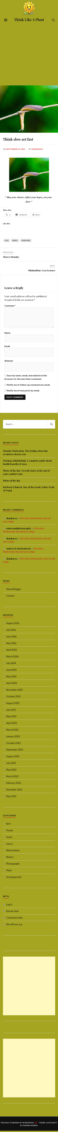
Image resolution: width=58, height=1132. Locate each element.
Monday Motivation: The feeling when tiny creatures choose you (25, 452)
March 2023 (12, 729)
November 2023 (14, 689)
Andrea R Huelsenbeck (18, 548)
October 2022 (13, 743)
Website (8, 360)
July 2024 (11, 663)
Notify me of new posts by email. (23, 390)
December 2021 (14, 789)
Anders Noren (30, 1125)
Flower (9, 830)
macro (9, 843)
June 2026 (11, 636)
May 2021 (11, 796)
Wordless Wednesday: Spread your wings (23, 530)
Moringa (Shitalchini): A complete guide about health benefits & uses (27, 462)
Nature (9, 857)
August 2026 (12, 623)
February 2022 (13, 782)
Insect (9, 837)
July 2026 (11, 629)
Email (7, 346)
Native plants (13, 850)
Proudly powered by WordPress (17, 1123)
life (7, 240)
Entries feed (12, 911)
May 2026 (11, 643)
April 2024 (11, 683)
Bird (8, 823)
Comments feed (14, 917)
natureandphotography (18, 528)
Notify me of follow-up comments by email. (28, 384)
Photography (13, 863)
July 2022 (11, 763)
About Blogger (13, 589)
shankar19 (37, 149)
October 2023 (13, 696)
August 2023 (12, 703)
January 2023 (13, 736)
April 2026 (11, 649)
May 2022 (11, 769)
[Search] (51, 20)
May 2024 (11, 676)
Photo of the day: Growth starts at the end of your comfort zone (26, 472)
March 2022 (12, 776)
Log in (9, 904)
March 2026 (12, 656)
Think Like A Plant (29, 19)
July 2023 (11, 709)
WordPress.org (14, 924)
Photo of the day (11, 480)
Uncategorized (13, 877)
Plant (9, 870)
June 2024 (11, 669)
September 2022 (14, 749)
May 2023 (11, 716)
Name (7, 332)
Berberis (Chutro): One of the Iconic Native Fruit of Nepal (28, 489)
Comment (10, 305)
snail (15, 240)
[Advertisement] (29, 53)
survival (26, 240)
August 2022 (12, 756)
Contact (10, 595)
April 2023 (11, 723)
